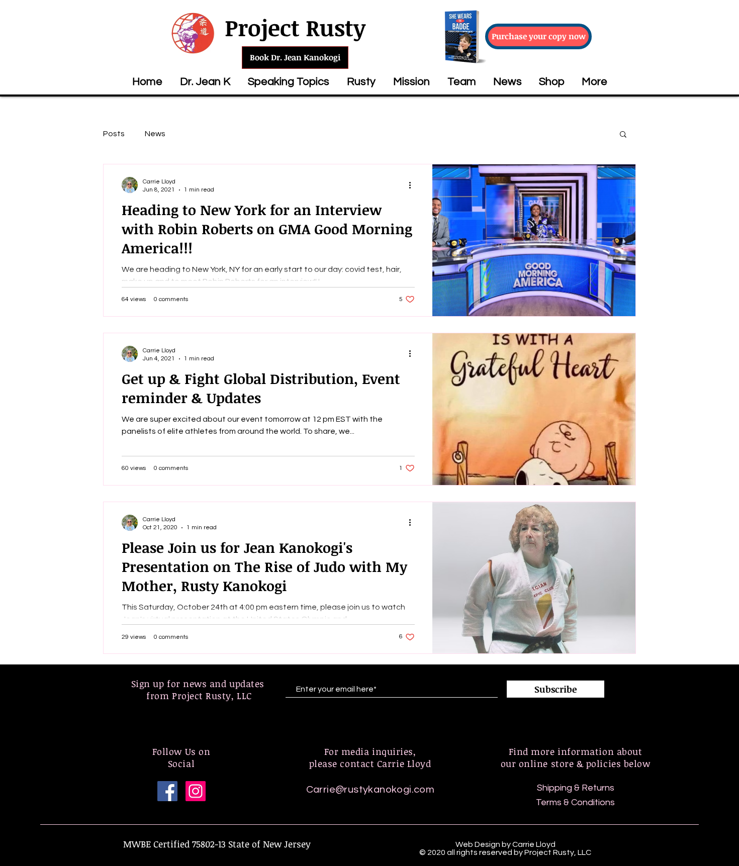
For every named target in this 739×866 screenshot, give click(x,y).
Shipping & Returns (575, 788)
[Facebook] (167, 791)
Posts (114, 134)
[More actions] (413, 185)
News (155, 134)
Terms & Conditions (575, 802)
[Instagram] (196, 791)
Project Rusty (295, 27)
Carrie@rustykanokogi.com (370, 790)
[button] (288, 81)
